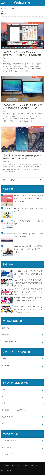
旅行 (3, 423)
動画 (3, 389)
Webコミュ (22, 3)
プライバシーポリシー (31, 465)
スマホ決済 (6, 447)
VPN (3, 372)
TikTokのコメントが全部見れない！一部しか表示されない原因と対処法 (29, 283)
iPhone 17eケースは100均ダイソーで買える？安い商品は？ (28, 235)
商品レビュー (7, 417)
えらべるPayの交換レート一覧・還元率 (29, 222)
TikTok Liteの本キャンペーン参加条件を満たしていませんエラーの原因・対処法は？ (28, 198)
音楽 (3, 403)
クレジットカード (9, 441)
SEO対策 (5, 328)
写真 (3, 396)
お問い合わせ (5, 465)
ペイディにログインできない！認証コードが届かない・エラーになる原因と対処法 (28, 292)
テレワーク (6, 366)
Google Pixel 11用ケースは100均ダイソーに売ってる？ (28, 299)
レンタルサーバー (9, 341)
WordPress (6, 335)
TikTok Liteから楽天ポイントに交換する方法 (28, 209)
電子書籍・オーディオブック (14, 410)
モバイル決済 (7, 454)
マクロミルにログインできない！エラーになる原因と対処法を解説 (28, 274)
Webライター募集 (17, 465)
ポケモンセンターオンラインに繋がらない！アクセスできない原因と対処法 (28, 309)
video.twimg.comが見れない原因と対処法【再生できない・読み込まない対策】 (29, 249)
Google (4, 359)
